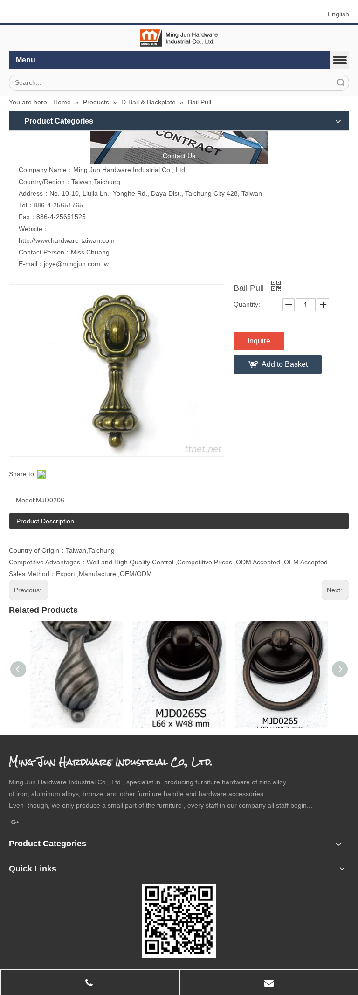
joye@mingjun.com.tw (76, 264)
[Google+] (15, 823)
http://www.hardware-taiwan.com (67, 240)
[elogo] (179, 38)
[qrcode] (179, 921)
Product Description (45, 521)
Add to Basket (285, 364)
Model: (26, 500)
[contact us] (179, 147)
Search (341, 82)
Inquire (259, 341)
